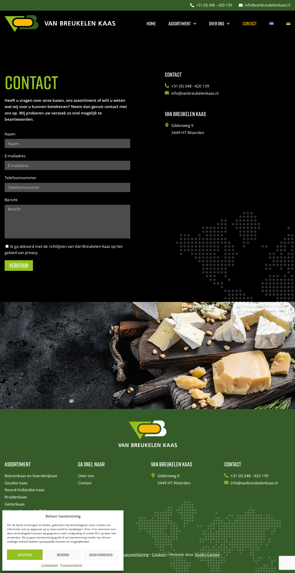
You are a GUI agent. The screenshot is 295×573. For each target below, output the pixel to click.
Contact (250, 23)
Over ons (216, 23)
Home (151, 23)
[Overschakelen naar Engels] (271, 23)
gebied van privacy (21, 252)
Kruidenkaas (16, 497)
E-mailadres (15, 155)
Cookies (159, 554)
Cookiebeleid (49, 565)
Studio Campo (207, 554)
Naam (10, 134)
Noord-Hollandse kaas (24, 489)
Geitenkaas (15, 504)
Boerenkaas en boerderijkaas (31, 475)
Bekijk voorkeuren (100, 555)
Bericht (11, 199)
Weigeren (63, 555)
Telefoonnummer (20, 177)
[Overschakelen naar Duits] (288, 23)
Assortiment (179, 23)
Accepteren (25, 555)
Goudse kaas (16, 482)
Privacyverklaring (71, 565)
